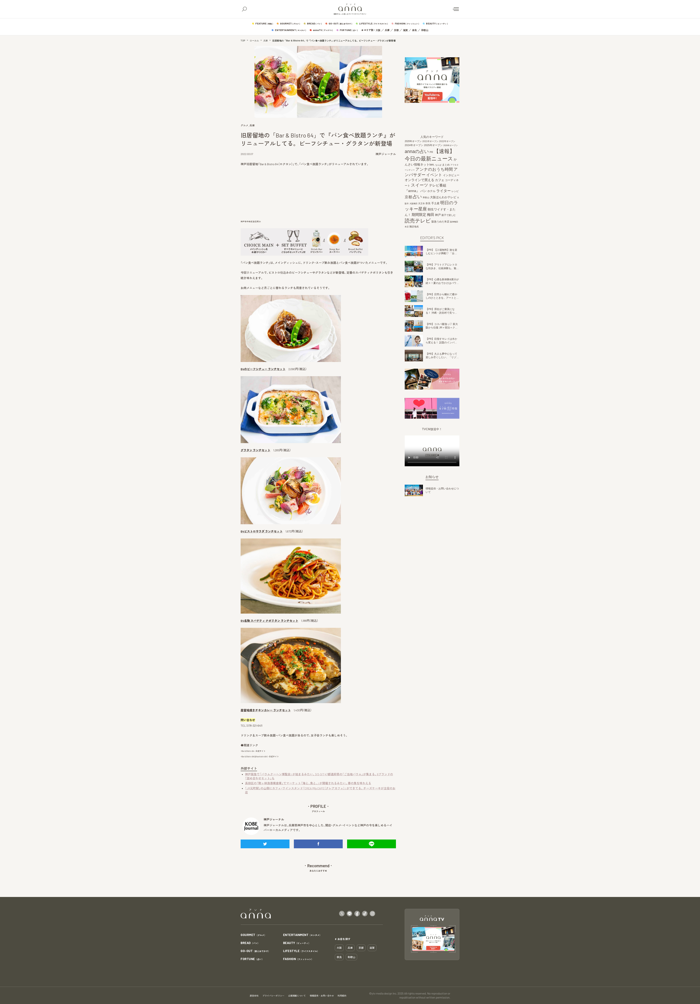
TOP (243, 40)
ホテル (431, 191)
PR (431, 152)
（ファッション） (298, 959)
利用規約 (342, 995)
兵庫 (387, 30)
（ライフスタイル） (301, 951)
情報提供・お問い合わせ (322, 995)
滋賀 (405, 30)
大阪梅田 (413, 203)
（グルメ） (253, 935)
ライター (443, 191)
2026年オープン (450, 145)
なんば (438, 165)
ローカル (254, 40)
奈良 (414, 30)
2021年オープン (430, 141)
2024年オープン (414, 145)
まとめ (446, 164)
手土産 (435, 203)
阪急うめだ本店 (440, 221)
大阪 (378, 30)
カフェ (439, 180)
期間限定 (419, 214)
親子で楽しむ (449, 215)
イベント (434, 175)
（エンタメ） (302, 935)
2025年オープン (433, 145)
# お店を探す (343, 939)
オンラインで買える (419, 180)
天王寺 (421, 203)
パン (423, 191)
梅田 (430, 215)
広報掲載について (297, 995)
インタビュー (451, 175)
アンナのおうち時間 (434, 169)
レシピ (455, 191)
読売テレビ (418, 221)
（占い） (252, 959)
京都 (396, 30)
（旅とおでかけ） (255, 951)
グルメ (244, 125)
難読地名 (414, 226)
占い (417, 196)
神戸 (438, 214)
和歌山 (424, 30)
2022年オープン (447, 141)
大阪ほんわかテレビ (443, 197)
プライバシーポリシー (273, 995)
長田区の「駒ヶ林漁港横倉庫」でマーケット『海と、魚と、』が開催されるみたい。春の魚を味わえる (308, 783)
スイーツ (419, 185)
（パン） (250, 943)
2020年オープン (413, 141)
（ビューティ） (296, 943)
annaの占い (417, 151)
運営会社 (254, 995)
